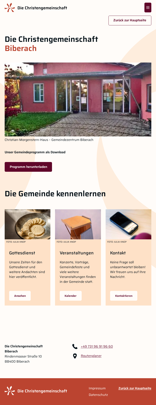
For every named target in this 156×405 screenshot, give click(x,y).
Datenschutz (98, 394)
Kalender (71, 296)
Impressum (97, 388)
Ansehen (20, 296)
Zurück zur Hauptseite (129, 20)
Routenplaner (91, 355)
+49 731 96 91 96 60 (97, 346)
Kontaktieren (123, 296)
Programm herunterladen (28, 166)
